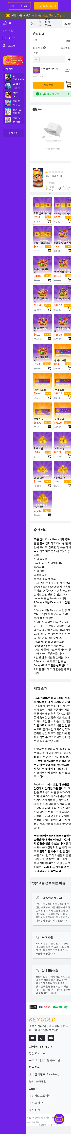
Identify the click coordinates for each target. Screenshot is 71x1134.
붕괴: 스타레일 (37, 1081)
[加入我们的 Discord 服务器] (51, 1038)
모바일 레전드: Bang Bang (44, 1074)
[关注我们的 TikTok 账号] (41, 1038)
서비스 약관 (36, 1102)
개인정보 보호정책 (40, 1095)
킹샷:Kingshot (37, 1053)
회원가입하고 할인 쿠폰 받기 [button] (48, 15)
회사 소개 (13, 133)
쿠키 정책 (34, 1109)
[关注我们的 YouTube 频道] (32, 1038)
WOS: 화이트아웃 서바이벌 (44, 1060)
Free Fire (34, 1067)
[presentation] (13, 30)
